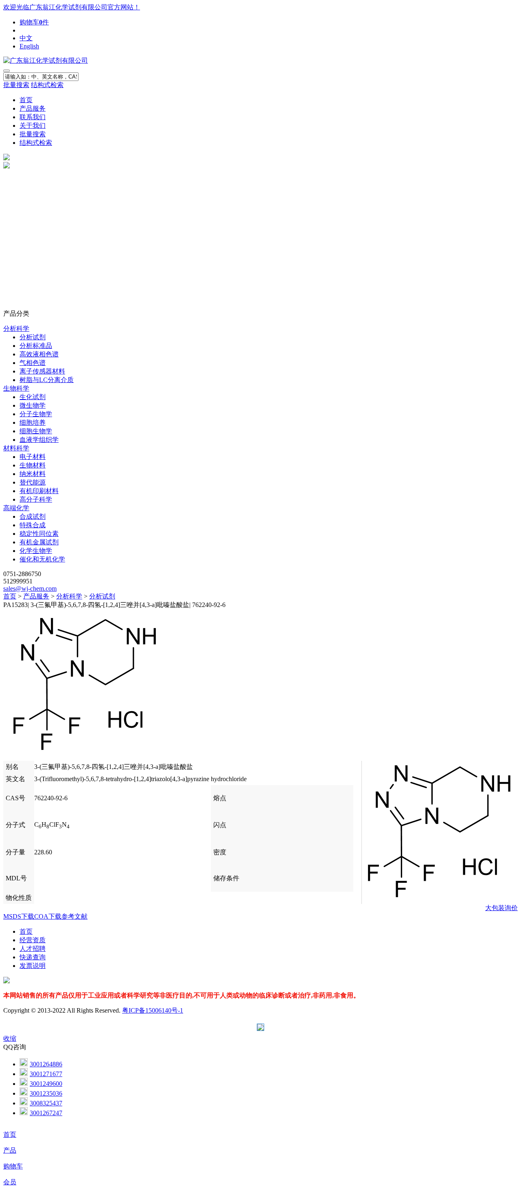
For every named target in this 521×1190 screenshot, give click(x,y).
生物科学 (16, 388)
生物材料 (33, 465)
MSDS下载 (18, 916)
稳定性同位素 (39, 533)
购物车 (13, 1166)
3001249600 (46, 1083)
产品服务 (33, 108)
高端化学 (16, 507)
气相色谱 (33, 362)
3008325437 (46, 1103)
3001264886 (46, 1064)
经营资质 (33, 940)
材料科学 (16, 448)
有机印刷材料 (39, 490)
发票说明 (33, 965)
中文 (26, 38)
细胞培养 (33, 422)
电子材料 (33, 456)
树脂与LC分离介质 (47, 379)
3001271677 (46, 1073)
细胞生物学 (36, 431)
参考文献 (74, 916)
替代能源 (33, 482)
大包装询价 (501, 907)
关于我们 (33, 125)
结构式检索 (47, 84)
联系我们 (33, 117)
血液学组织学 (39, 439)
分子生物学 (36, 413)
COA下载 (47, 916)
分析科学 (16, 328)
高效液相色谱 (39, 354)
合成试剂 (33, 516)
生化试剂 (33, 396)
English (29, 46)
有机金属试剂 (39, 542)
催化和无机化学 (42, 559)
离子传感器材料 (42, 371)
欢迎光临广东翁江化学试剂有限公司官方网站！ (71, 7)
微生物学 (33, 405)
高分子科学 (36, 499)
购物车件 (34, 22)
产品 (9, 1150)
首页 (26, 99)
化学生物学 (36, 550)
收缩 (9, 1038)
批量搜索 (16, 84)
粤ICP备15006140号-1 (152, 1010)
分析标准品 (36, 345)
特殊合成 (33, 525)
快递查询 (33, 957)
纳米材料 (33, 473)
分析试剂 (33, 337)
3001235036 (46, 1093)
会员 (9, 1182)
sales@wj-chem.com (30, 588)
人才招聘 (33, 948)
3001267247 (46, 1112)
